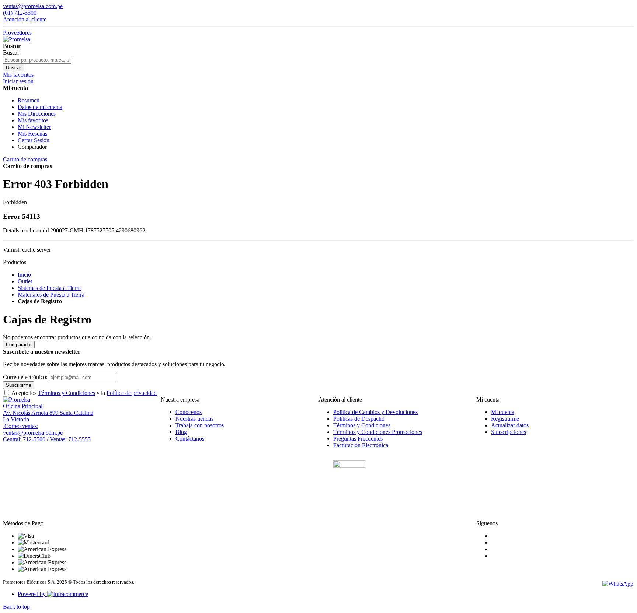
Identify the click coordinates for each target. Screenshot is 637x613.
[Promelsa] (16, 399)
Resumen (28, 100)
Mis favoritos (33, 120)
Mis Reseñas (32, 133)
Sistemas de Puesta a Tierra (49, 288)
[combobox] (37, 60)
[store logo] (16, 39)
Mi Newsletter (34, 127)
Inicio (24, 275)
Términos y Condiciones (66, 393)
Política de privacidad (132, 393)
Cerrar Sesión (33, 140)
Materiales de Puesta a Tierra (51, 294)
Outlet (25, 281)
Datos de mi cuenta (40, 107)
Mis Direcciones (37, 114)
